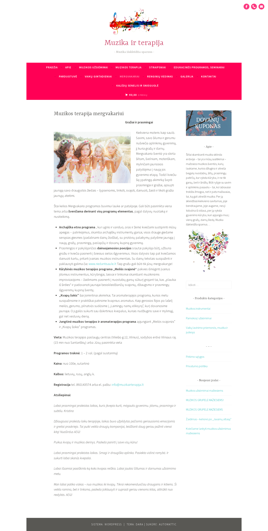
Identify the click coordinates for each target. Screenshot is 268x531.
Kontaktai (208, 76)
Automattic (168, 524)
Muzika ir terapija (134, 43)
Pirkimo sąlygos (195, 356)
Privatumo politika (196, 366)
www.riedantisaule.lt (102, 264)
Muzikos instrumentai (198, 308)
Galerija (186, 76)
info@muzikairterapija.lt (128, 384)
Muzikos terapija (128, 67)
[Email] (261, 6)
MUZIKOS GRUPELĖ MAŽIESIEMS (204, 409)
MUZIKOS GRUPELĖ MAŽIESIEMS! (205, 400)
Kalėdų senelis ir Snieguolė (137, 85)
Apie (68, 67)
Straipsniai (157, 67)
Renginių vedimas (160, 76)
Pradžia (52, 67)
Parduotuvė (68, 76)
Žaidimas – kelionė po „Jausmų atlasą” (208, 419)
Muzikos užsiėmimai (93, 67)
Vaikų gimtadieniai (98, 76)
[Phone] (254, 6)
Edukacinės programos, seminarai (199, 67)
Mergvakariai (129, 76)
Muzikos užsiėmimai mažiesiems (204, 390)
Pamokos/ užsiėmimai (198, 318)
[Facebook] (246, 6)
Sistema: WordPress (106, 524)
